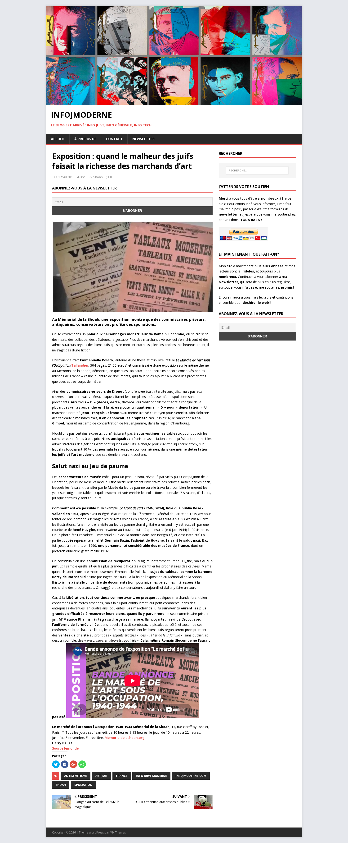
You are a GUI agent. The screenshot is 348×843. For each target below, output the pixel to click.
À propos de (85, 139)
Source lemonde (65, 748)
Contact (114, 139)
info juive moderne (151, 776)
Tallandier (79, 365)
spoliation (83, 785)
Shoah (98, 177)
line (83, 177)
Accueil (58, 139)
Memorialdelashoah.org (124, 737)
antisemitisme (75, 776)
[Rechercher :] (257, 170)
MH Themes (118, 832)
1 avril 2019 (66, 177)
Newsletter (143, 139)
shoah (61, 785)
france (121, 776)
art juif (101, 776)
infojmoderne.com (190, 776)
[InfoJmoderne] (174, 102)
